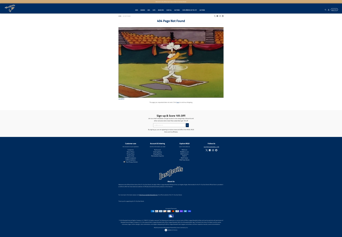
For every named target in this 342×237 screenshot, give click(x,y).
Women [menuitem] (142, 10)
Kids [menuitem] (148, 10)
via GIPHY (121, 99)
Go (187, 125)
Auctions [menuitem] (177, 10)
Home (119, 16)
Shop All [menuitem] (169, 10)
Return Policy (130, 152)
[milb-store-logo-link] (171, 217)
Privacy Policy (130, 154)
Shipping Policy (157, 154)
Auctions (202, 10)
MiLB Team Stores (184, 160)
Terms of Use (130, 156)
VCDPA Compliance (130, 158)
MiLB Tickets (184, 158)
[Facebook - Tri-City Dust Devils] (217, 16)
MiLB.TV (184, 156)
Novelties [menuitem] (161, 10)
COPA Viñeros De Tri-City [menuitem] (189, 10)
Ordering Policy (157, 152)
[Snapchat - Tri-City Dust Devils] (223, 16)
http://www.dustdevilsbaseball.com (148, 195)
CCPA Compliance (131, 160)
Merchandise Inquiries (157, 156)
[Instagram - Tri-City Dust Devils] (220, 16)
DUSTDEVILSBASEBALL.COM (211, 147)
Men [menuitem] (136, 10)
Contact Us (131, 150)
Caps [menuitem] (154, 10)
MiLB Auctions (184, 154)
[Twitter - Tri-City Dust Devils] (215, 16)
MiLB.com (184, 150)
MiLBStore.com (184, 152)
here (177, 102)
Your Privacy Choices (132, 162)
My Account (157, 150)
